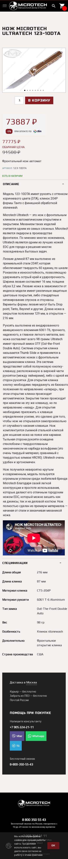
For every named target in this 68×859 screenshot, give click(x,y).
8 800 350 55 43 (34, 820)
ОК (53, 845)
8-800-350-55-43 (21, 764)
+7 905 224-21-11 (22, 727)
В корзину (39, 100)
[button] (24, 90)
